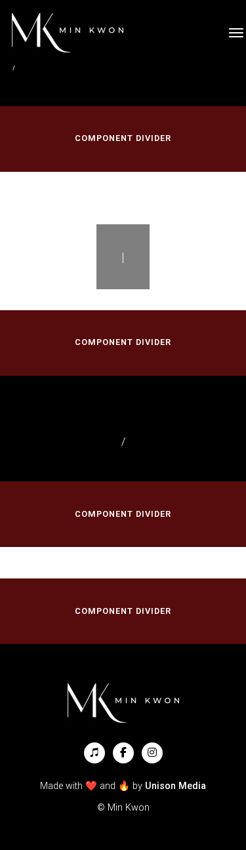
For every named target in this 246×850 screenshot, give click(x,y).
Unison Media (175, 786)
